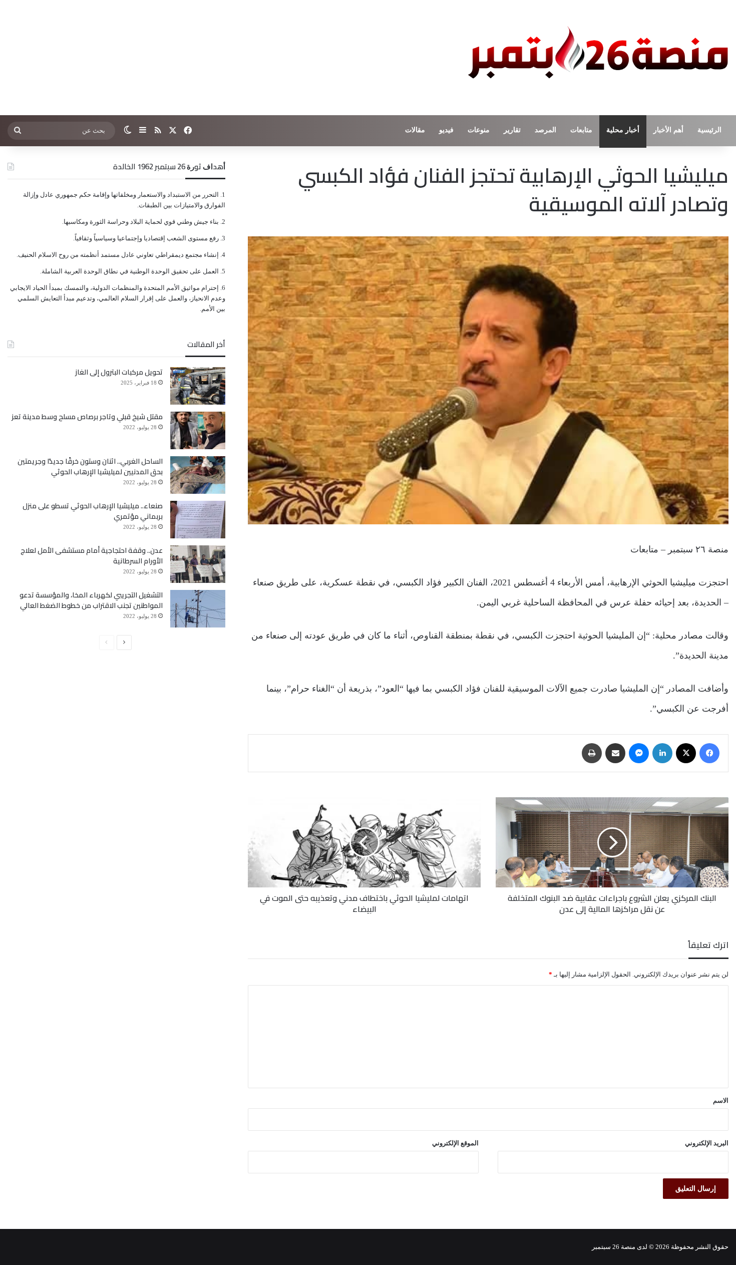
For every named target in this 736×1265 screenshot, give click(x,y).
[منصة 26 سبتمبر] (595, 57)
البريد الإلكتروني (706, 1143)
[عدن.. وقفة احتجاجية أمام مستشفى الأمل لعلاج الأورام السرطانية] (197, 564)
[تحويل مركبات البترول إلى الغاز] (197, 386)
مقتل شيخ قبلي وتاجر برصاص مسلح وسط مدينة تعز (87, 416)
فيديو (446, 130)
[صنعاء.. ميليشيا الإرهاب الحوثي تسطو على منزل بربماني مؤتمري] (197, 519)
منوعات (479, 130)
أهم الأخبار (668, 130)
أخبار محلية (622, 130)
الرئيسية (709, 130)
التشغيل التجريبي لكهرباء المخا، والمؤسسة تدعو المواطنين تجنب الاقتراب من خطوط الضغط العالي (91, 600)
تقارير (512, 130)
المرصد (545, 130)
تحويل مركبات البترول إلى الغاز (119, 372)
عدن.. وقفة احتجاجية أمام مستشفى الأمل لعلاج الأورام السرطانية (92, 555)
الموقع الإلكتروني (455, 1143)
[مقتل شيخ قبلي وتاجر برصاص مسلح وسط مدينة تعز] (197, 430)
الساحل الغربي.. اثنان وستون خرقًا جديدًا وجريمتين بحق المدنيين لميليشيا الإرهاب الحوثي (90, 466)
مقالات (415, 130)
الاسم (720, 1100)
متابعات (581, 130)
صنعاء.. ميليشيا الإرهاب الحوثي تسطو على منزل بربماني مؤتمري (93, 511)
